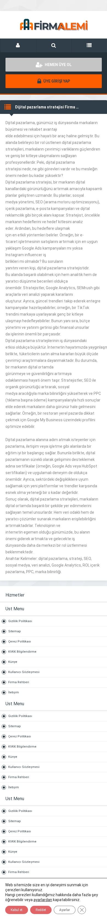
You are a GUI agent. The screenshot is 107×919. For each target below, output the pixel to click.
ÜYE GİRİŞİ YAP (56, 81)
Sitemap (14, 631)
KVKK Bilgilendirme (22, 651)
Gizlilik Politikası (20, 621)
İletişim (13, 692)
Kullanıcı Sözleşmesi (24, 672)
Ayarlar (64, 910)
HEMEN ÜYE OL (58, 64)
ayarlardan (42, 900)
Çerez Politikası (19, 641)
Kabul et (16, 910)
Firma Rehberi (18, 682)
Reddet (41, 910)
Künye (12, 662)
